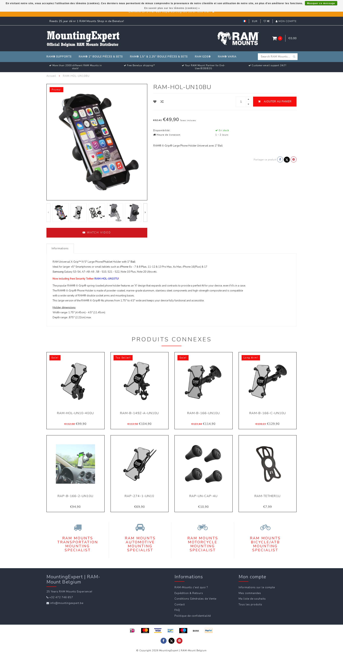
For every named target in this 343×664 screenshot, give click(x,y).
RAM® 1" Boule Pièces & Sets (101, 56)
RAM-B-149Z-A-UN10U (139, 413)
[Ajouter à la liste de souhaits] (155, 102)
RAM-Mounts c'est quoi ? (191, 587)
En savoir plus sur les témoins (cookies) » (172, 8)
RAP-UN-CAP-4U (203, 496)
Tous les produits (250, 604)
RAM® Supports (59, 56)
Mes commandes (250, 593)
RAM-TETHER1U (267, 496)
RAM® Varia (227, 56)
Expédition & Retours (188, 593)
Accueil (51, 76)
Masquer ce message (321, 3)
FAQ (177, 610)
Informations (60, 248)
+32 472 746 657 (61, 597)
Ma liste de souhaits (252, 599)
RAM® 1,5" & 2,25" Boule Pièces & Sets (159, 56)
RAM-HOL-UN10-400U (75, 413)
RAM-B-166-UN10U (203, 413)
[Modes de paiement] (132, 631)
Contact (179, 604)
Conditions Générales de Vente (195, 599)
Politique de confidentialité (192, 616)
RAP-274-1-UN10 (139, 496)
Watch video (98, 232)
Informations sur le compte (257, 587)
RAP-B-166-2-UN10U (75, 496)
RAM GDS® (203, 56)
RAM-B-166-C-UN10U (267, 413)
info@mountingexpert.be (66, 603)
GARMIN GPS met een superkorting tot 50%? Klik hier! (169, 12)
